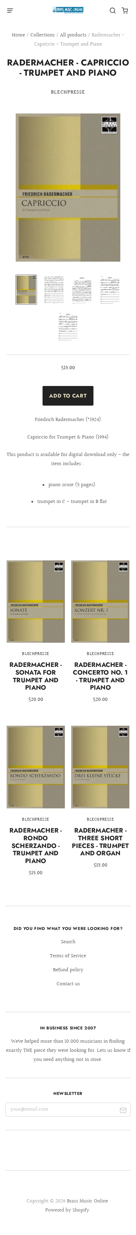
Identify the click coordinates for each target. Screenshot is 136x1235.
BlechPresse (68, 92)
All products (73, 35)
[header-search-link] (113, 11)
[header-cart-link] (125, 11)
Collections (42, 35)
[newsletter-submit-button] (123, 1111)
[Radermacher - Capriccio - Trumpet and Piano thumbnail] (26, 290)
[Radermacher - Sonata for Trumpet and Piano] (36, 636)
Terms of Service (68, 956)
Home (18, 35)
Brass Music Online (87, 1201)
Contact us (68, 984)
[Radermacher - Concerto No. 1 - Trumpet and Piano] (100, 636)
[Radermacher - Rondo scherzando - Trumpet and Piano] (36, 806)
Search (68, 942)
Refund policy (68, 970)
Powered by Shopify (67, 1210)
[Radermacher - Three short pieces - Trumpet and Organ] (100, 802)
